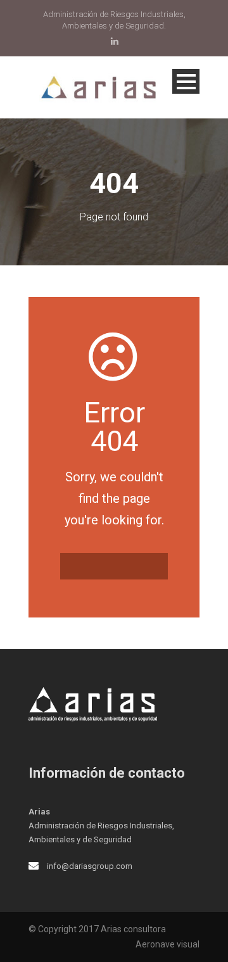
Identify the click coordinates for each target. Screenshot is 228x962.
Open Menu (186, 81)
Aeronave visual (168, 944)
